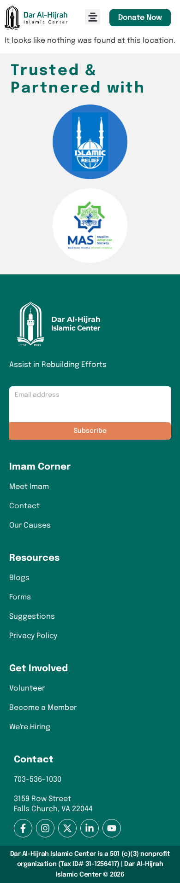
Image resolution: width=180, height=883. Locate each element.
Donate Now (140, 18)
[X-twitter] (67, 828)
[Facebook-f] (23, 828)
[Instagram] (45, 828)
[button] (92, 16)
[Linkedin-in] (89, 828)
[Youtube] (111, 828)
